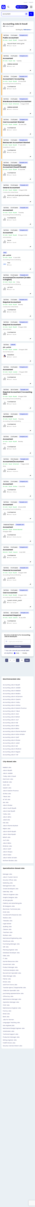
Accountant (8, 58)
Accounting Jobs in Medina (11, 694)
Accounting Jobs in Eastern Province (15, 708)
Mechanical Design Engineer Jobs (14, 1028)
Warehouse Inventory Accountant (17, 101)
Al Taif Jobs (6, 799)
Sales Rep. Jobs (8, 892)
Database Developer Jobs (11, 953)
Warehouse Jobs (8, 941)
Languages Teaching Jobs (11, 1022)
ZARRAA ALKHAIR (12, 64)
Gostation (10, 355)
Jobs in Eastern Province (11, 791)
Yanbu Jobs (6, 814)
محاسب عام (7, 255)
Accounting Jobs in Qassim (12, 699)
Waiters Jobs (7, 918)
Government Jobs (9, 964)
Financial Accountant (12, 570)
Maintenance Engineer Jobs (12, 1008)
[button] (8, 7)
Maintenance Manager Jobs (12, 999)
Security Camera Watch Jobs (12, 1046)
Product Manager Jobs (10, 967)
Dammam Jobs (8, 779)
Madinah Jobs (7, 782)
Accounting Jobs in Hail (10, 723)
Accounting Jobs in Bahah (11, 717)
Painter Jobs (7, 979)
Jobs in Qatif (7, 849)
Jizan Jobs (6, 785)
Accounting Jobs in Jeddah (12, 688)
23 (22, 660)
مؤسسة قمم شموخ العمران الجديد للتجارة (18, 195)
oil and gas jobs (8, 900)
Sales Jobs (6, 956)
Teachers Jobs (7, 932)
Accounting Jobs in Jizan (11, 714)
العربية (25, 2)
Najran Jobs (6, 828)
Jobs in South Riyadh (9, 808)
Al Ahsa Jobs (7, 794)
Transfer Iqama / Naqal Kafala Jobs (14, 988)
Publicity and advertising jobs (12, 903)
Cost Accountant (10, 593)
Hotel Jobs (6, 912)
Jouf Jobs (6, 840)
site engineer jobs (8, 1025)
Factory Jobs (7, 1011)
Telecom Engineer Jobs (10, 894)
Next (27, 660)
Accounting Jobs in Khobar (11, 740)
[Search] (31, 14)
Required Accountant (12, 302)
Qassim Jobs (7, 788)
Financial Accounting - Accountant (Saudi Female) (14, 166)
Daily (17, 653)
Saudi (31, 2)
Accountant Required (12, 615)
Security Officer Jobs (10, 880)
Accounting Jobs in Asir (10, 746)
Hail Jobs (5, 823)
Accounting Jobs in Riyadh (11, 685)
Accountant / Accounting (13, 79)
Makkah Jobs (7, 767)
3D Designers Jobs (9, 906)
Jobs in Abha (7, 817)
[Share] (30, 50)
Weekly (24, 653)
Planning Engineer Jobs (10, 950)
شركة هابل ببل (11, 578)
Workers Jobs (7, 935)
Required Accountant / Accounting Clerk (17, 393)
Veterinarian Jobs (8, 1031)
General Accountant (11, 188)
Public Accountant (11, 38)
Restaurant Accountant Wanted (16, 142)
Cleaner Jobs (7, 929)
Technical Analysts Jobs (10, 970)
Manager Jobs (7, 874)
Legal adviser (7, 924)
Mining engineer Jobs (10, 1040)
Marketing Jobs (8, 883)
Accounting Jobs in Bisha (11, 728)
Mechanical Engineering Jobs (12, 938)
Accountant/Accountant (13, 461)
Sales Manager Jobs (9, 976)
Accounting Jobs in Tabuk (11, 711)
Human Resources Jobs (10, 961)
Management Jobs (9, 886)
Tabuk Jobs (6, 796)
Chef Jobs (6, 1005)
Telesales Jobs (7, 921)
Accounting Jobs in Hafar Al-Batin (14, 734)
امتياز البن (10, 287)
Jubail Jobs (6, 820)
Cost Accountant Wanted (13, 122)
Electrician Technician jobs (11, 909)
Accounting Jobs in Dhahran (12, 749)
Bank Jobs (6, 1017)
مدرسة (9, 240)
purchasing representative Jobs (13, 993)
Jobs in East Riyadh (9, 811)
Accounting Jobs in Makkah (12, 691)
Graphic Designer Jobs (10, 897)
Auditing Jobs (7, 926)
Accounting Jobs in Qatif (11, 737)
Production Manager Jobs (11, 1037)
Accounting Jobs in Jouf (11, 720)
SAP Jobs (6, 947)
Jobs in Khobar (7, 805)
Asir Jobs (5, 802)
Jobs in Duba (7, 855)
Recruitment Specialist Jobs (12, 973)
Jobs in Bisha (7, 843)
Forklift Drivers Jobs (9, 1043)
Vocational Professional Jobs (12, 915)
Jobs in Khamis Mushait (10, 826)
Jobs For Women (8, 1020)
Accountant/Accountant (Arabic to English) (17, 278)
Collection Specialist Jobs (11, 990)
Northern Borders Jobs (10, 861)
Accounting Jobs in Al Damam (13, 696)
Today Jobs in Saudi (9, 776)
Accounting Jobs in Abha (11, 726)
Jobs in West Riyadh (9, 834)
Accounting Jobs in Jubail (11, 743)
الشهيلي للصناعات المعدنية (14, 600)
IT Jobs (5, 958)
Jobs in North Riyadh (9, 831)
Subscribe (17, 646)
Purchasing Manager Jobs (11, 944)
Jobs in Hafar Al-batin (10, 858)
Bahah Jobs (6, 837)
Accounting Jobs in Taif (10, 755)
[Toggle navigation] (31, 7)
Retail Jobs (6, 1014)
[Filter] (26, 14)
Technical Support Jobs (10, 1034)
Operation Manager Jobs (11, 1002)
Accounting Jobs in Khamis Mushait (14, 731)
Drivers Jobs (7, 982)
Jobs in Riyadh (7, 770)
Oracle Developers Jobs (10, 889)
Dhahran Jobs (7, 846)
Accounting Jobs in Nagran (11, 752)
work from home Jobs (10, 985)
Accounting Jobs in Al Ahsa (11, 705)
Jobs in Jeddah (8, 773)
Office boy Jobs (8, 996)
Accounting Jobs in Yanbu (11, 702)
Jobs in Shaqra (7, 852)
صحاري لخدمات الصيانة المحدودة (15, 43)
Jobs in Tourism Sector (10, 877)
